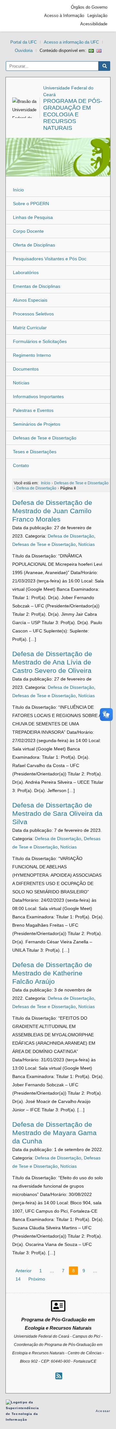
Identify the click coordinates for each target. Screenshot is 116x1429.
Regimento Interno (32, 355)
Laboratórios (26, 272)
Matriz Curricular (30, 327)
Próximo (36, 1279)
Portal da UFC (23, 42)
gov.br (20, 16)
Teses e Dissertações (34, 451)
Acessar (103, 1411)
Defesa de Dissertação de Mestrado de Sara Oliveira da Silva (57, 813)
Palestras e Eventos (33, 410)
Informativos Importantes (38, 396)
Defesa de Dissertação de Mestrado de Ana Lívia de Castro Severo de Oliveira (52, 662)
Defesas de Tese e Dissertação (44, 437)
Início (18, 189)
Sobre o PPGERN (31, 203)
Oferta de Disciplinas (34, 244)
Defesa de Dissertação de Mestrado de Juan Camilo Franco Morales (52, 511)
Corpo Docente (28, 231)
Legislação (97, 15)
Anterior (23, 1270)
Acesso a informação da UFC (71, 42)
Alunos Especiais (30, 300)
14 (18, 1279)
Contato (21, 465)
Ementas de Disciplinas (36, 286)
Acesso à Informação (64, 15)
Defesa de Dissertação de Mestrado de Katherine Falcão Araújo (52, 973)
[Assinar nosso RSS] (58, 1376)
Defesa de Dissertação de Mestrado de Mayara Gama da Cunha (54, 1133)
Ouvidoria (24, 50)
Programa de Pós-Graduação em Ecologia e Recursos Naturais (72, 114)
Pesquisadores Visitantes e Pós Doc (49, 258)
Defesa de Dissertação (71, 536)
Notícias (21, 382)
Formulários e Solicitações (40, 341)
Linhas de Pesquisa (33, 217)
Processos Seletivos (33, 313)
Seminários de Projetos (36, 424)
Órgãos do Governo (89, 7)
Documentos (26, 369)
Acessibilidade (93, 23)
